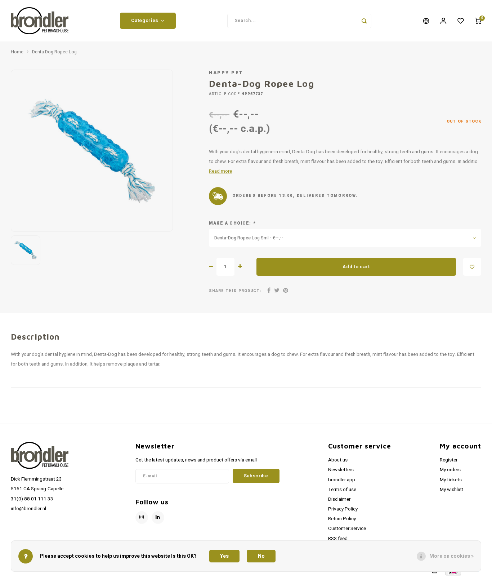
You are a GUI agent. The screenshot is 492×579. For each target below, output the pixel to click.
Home (17, 52)
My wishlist (451, 489)
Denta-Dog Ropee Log (54, 52)
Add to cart (356, 266)
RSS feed (338, 538)
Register (448, 460)
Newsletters (341, 469)
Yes (224, 556)
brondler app (341, 479)
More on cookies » (451, 556)
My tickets (451, 479)
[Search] (364, 21)
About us (338, 460)
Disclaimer (339, 499)
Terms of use (342, 489)
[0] (478, 21)
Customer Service (347, 528)
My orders (450, 469)
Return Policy (342, 518)
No (261, 556)
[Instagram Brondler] (141, 517)
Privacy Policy (343, 509)
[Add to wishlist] (472, 267)
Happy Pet (226, 73)
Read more (220, 171)
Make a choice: (232, 223)
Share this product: (235, 290)
